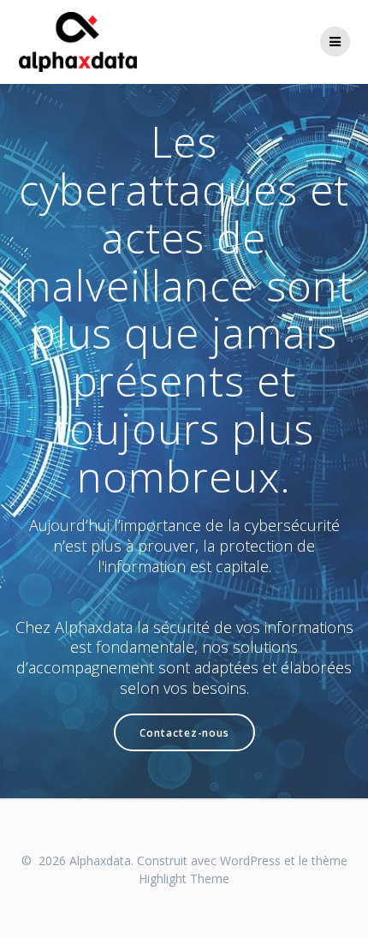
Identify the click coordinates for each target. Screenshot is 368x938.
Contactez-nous (184, 732)
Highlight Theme (184, 878)
